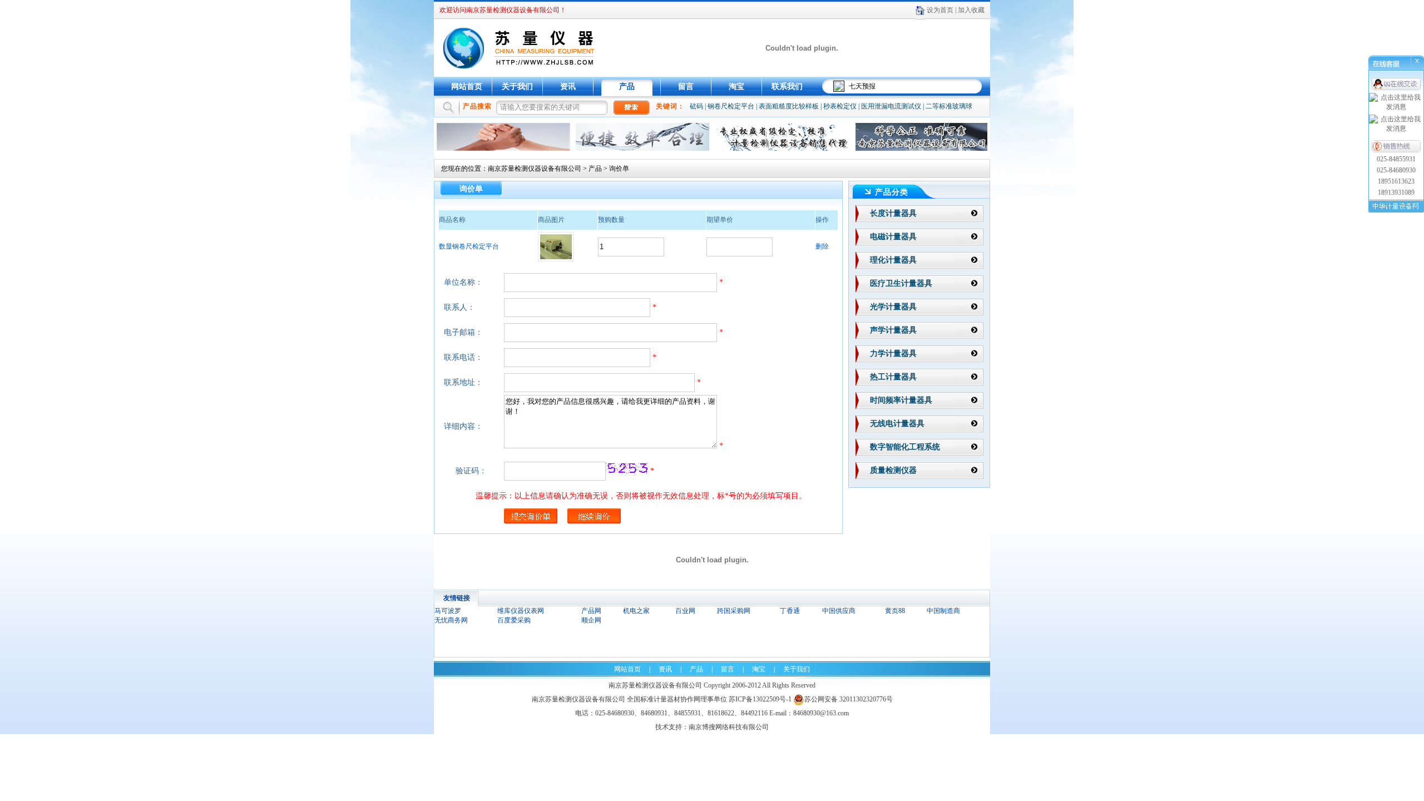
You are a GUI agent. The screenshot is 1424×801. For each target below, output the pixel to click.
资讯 (568, 86)
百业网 (685, 611)
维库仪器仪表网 (520, 611)
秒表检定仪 (840, 106)
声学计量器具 (893, 330)
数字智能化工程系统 (905, 447)
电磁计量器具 (893, 237)
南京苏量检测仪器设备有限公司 (534, 168)
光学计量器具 (893, 307)
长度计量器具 (893, 213)
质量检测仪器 (893, 470)
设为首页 (940, 10)
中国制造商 (943, 611)
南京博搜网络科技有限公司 (729, 727)
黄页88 (895, 611)
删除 (822, 246)
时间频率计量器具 (901, 400)
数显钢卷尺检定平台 (469, 246)
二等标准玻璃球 (949, 106)
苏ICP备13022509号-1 (760, 699)
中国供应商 (839, 611)
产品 (627, 86)
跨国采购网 (733, 611)
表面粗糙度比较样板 (789, 106)
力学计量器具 (893, 353)
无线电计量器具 (897, 423)
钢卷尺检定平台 (731, 106)
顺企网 (591, 620)
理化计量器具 (893, 260)
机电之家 (636, 611)
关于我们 (517, 86)
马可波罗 (447, 611)
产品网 (591, 611)
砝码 (696, 106)
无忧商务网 (451, 620)
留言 (686, 86)
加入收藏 (971, 10)
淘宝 (736, 86)
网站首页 (466, 86)
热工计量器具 (893, 377)
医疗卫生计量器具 (901, 283)
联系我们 (787, 86)
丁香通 (790, 611)
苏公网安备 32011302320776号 (848, 699)
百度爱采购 (514, 620)
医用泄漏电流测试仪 (891, 106)
